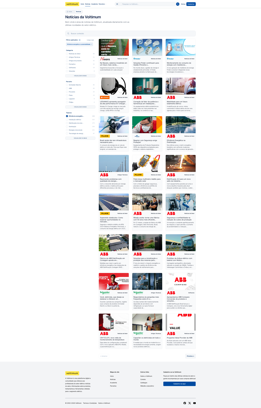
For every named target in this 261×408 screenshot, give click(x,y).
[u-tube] (194, 403)
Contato (143, 379)
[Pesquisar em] (118, 4)
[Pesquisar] (177, 4)
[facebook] (185, 403)
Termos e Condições (90, 403)
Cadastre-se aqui (179, 384)
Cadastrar (191, 4)
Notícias (87, 4)
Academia (94, 4)
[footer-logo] (80, 373)
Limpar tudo (90, 40)
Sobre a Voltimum (146, 376)
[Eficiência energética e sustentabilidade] (92, 44)
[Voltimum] (72, 4)
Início (82, 4)
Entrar (183, 4)
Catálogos (143, 382)
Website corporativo (147, 386)
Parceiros (102, 4)
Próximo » (190, 356)
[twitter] (189, 403)
